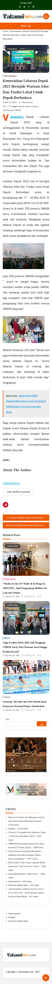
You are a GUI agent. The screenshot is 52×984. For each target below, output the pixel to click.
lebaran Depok (31, 106)
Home (5, 31)
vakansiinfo (30, 596)
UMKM (18, 110)
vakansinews (27, 102)
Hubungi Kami (14, 881)
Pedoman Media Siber (18, 885)
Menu (24, 25)
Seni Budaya (10, 76)
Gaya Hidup (10, 579)
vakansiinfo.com (25, 972)
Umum (7, 697)
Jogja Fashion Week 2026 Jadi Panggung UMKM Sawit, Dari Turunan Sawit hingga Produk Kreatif (25, 647)
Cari (7, 719)
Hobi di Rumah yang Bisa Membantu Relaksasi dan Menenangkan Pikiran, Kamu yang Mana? (24, 855)
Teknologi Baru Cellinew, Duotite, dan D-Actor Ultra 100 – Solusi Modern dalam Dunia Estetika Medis (26, 893)
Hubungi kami (14, 913)
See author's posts (18, 491)
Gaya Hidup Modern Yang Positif (23, 874)
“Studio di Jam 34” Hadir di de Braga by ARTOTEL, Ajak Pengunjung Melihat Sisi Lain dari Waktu (25, 588)
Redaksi (11, 828)
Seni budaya (8, 110)
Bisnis (7, 638)
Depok (21, 106)
